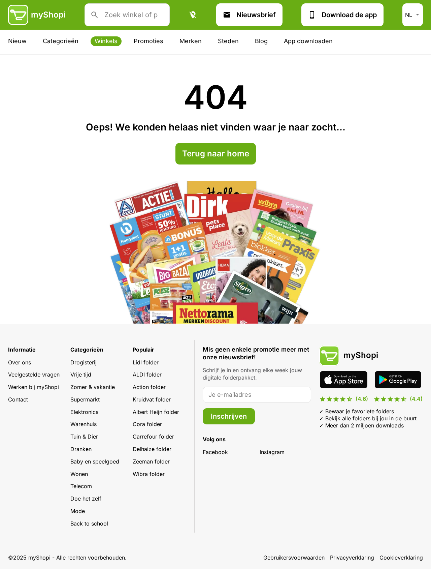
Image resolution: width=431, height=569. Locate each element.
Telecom (81, 486)
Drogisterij (83, 362)
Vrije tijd (80, 374)
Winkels (106, 40)
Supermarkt (85, 399)
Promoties (148, 40)
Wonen (79, 474)
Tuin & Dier (84, 436)
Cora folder (147, 424)
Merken (190, 40)
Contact (18, 399)
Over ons (19, 362)
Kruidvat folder (152, 399)
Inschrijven (229, 416)
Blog (261, 40)
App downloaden (308, 40)
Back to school (89, 523)
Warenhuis (83, 424)
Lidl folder (146, 362)
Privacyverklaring (352, 557)
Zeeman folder (151, 461)
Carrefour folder (153, 436)
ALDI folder (147, 374)
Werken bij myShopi (33, 387)
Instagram (272, 452)
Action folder (149, 387)
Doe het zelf (85, 498)
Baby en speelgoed (94, 461)
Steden (228, 40)
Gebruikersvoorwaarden (294, 557)
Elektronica (84, 412)
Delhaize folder (152, 449)
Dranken (81, 449)
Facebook (215, 452)
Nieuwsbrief (256, 15)
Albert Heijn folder (156, 412)
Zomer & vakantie (92, 387)
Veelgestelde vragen (34, 374)
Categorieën (60, 40)
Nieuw (17, 40)
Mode (77, 511)
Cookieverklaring (401, 557)
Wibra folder (149, 474)
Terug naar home (215, 153)
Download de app (349, 15)
